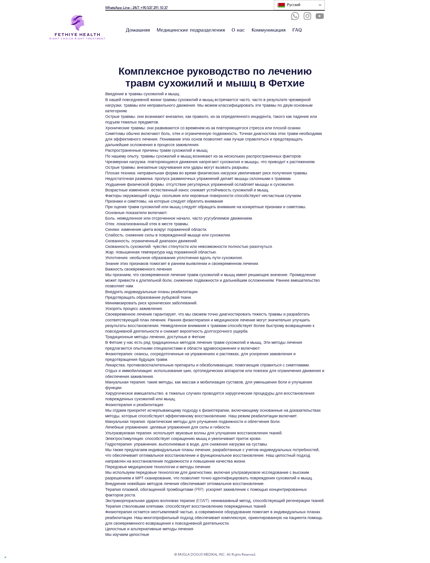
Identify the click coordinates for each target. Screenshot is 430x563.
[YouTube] (320, 16)
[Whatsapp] (295, 16)
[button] (190, 30)
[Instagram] (307, 16)
